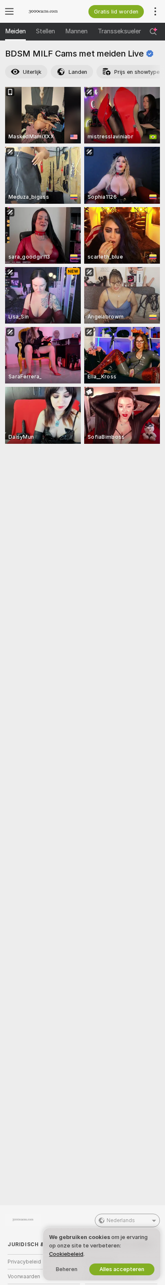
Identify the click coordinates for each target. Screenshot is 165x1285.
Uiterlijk (32, 72)
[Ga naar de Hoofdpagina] (50, 11)
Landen (78, 72)
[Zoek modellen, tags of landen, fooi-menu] (153, 31)
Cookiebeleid (66, 1254)
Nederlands (121, 1220)
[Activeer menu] (9, 11)
